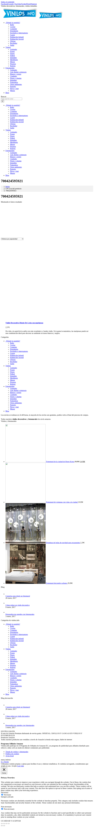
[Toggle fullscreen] (6, 823)
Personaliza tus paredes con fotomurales (20, 614)
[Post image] (8, 594)
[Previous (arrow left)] (2, 825)
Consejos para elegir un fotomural (18, 596)
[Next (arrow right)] (4, 825)
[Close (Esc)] (2, 823)
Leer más (20, 766)
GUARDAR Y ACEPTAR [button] (11, 821)
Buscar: (3, 97)
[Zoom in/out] (9, 823)
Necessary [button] (4, 792)
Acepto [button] (14, 766)
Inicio (8, 187)
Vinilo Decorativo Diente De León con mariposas (24, 323)
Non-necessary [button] (6, 807)
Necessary (7, 795)
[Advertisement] (47, 221)
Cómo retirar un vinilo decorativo (18, 605)
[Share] (4, 823)
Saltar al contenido (7, 2)
